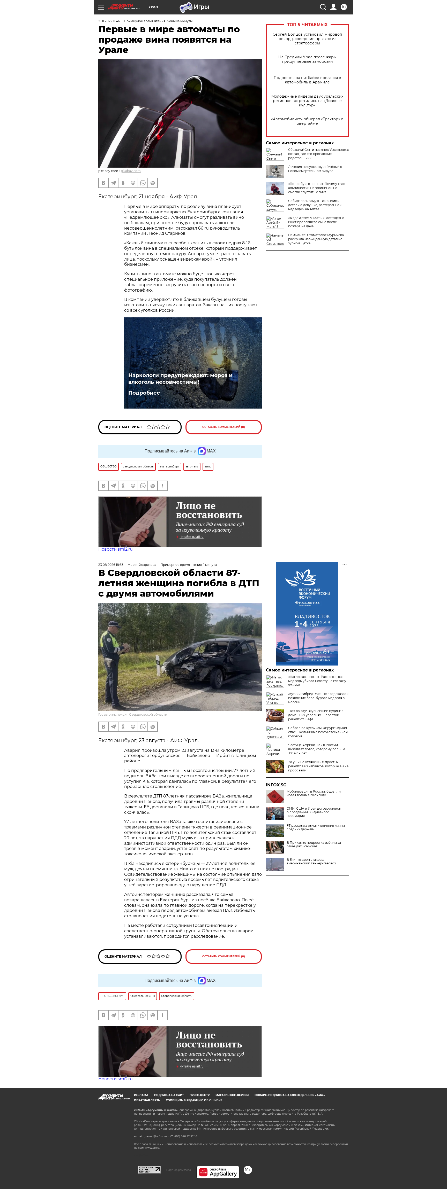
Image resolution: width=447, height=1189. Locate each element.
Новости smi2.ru (115, 549)
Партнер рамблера (178, 1169)
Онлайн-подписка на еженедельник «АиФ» (290, 1095)
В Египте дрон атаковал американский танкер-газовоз (311, 861)
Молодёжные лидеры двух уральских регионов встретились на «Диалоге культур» (307, 100)
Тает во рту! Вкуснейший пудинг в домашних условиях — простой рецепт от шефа (315, 715)
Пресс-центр (200, 1095)
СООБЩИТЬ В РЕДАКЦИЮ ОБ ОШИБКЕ (194, 1100)
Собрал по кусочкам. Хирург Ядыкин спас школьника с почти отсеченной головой (318, 732)
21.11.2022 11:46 (109, 21)
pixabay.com (131, 171)
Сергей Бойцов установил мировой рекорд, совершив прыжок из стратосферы (307, 38)
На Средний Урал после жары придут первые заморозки (307, 59)
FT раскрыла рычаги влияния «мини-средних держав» (316, 827)
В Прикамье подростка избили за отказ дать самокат (314, 844)
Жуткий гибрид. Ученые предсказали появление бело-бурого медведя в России (318, 698)
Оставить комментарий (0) (223, 427)
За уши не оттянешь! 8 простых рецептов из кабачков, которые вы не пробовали (318, 766)
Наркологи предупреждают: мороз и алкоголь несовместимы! (180, 378)
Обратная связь (147, 1100)
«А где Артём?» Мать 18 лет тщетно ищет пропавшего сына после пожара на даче (316, 222)
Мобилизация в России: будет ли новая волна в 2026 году (314, 793)
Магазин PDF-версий (232, 1095)
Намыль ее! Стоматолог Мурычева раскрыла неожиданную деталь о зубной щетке (316, 239)
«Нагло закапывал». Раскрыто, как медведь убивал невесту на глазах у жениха (317, 681)
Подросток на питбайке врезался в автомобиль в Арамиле (307, 80)
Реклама (141, 1095)
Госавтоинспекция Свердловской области (132, 714)
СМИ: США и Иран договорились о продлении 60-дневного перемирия (314, 812)
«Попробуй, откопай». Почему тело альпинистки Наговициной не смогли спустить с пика (316, 188)
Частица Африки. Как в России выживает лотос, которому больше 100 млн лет (316, 749)
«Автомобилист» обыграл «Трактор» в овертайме (307, 121)
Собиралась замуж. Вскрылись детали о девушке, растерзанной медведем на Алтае (314, 205)
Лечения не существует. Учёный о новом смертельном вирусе (315, 169)
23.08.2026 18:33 (110, 565)
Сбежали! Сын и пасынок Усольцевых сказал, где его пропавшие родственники (318, 154)
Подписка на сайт (169, 1095)
